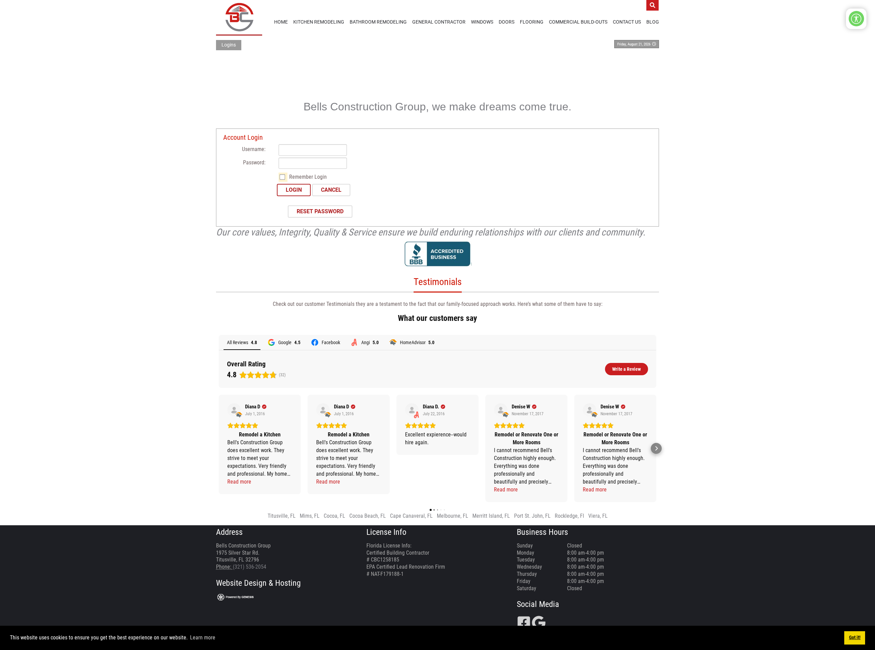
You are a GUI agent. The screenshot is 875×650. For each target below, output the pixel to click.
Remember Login (308, 177)
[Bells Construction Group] (239, 17)
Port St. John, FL (532, 516)
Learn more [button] (202, 637)
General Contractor (439, 22)
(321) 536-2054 (249, 567)
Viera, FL (598, 516)
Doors (506, 22)
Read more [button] (239, 481)
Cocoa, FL (334, 516)
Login (294, 190)
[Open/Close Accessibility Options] (856, 18)
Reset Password (320, 211)
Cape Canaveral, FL (411, 516)
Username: (254, 149)
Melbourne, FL (452, 516)
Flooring (531, 22)
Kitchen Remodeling (318, 22)
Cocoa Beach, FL (367, 516)
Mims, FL (310, 516)
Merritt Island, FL (491, 516)
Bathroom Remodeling (378, 22)
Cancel (331, 190)
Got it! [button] (855, 637)
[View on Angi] (412, 410)
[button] (218, 448)
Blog (652, 22)
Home (281, 22)
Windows (482, 22)
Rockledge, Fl (569, 516)
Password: (254, 162)
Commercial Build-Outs (578, 22)
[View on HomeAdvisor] (234, 410)
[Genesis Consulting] (236, 597)
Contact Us (627, 22)
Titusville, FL (282, 516)
